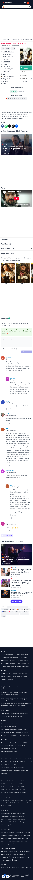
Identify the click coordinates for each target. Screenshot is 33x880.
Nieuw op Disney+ (6, 813)
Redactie (20, 660)
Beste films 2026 (19, 787)
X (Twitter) (24, 657)
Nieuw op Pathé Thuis (7, 800)
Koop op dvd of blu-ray (26, 67)
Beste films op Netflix (7, 787)
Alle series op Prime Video (8, 844)
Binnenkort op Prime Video (23, 832)
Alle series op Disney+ (7, 825)
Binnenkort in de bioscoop (20, 732)
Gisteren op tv (5, 713)
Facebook (6, 657)
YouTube (5, 660)
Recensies (14, 673)
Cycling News (15, 867)
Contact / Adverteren (7, 666)
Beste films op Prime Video (22, 835)
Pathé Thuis (17, 607)
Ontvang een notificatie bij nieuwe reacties (14, 349)
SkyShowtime (25, 614)
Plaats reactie (27, 352)
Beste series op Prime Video (20, 838)
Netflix (10, 607)
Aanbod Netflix (18, 784)
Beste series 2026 (20, 790)
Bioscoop (8, 676)
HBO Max (5, 611)
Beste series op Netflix (7, 790)
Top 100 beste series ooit (24, 762)
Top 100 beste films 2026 (8, 762)
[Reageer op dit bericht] (10, 373)
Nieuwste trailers (6, 732)
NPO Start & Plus (16, 851)
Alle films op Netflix (7, 792)
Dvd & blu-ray (5, 740)
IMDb (4, 83)
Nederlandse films (6, 770)
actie (3, 48)
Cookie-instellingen (22, 666)
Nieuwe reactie (7, 535)
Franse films (16, 770)
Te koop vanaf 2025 (21, 743)
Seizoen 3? (6, 71)
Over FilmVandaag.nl (7, 654)
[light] (25, 2)
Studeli (22, 867)
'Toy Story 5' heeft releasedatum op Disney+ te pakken (15, 688)
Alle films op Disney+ (18, 822)
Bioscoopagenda (6, 724)
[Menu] (31, 2)
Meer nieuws (16, 601)
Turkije (5, 64)
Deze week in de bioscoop (9, 729)
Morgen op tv (24, 713)
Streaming (25, 39)
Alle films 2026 (5, 735)
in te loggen (9, 332)
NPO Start (20, 609)
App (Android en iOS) (22, 654)
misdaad (8, 48)
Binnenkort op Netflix (18, 781)
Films (26, 673)
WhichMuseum (5, 867)
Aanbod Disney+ (6, 816)
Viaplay (11, 611)
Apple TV (28, 609)
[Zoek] (30, 7)
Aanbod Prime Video (7, 835)
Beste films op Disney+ (18, 816)
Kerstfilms (4, 773)
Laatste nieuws (5, 673)
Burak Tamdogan (8, 56)
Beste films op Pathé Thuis (22, 803)
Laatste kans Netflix (7, 784)
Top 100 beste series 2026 (9, 768)
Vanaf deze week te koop (8, 748)
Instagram (15, 657)
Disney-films (24, 770)
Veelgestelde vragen (23, 663)
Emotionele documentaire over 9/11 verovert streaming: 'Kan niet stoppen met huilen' (14, 699)
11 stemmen (21, 91)
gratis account (22, 332)
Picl (18, 614)
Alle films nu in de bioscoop (9, 726)
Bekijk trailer (6, 79)
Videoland (18, 611)
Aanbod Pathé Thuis (7, 803)
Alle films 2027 (15, 735)
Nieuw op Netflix (6, 781)
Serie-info (6, 39)
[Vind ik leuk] (7, 373)
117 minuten (6, 62)
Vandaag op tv (15, 713)
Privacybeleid (5, 663)
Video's (14, 676)
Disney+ (25, 607)
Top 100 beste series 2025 (8, 765)
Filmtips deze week (18, 716)
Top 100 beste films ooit (8, 759)
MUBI (4, 616)
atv (4, 74)
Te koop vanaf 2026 (7, 746)
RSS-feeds (13, 663)
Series (3, 676)
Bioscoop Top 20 (23, 729)
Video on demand (22, 676)
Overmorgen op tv (6, 716)
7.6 (8, 76)
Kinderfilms (21, 768)
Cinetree (26, 611)
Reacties (5, 81)
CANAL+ (13, 609)
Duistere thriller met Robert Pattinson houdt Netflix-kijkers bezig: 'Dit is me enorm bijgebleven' (16, 704)
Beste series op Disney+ (19, 819)
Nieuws (26, 660)
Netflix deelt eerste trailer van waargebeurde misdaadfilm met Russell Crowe (14, 693)
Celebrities (10, 679)
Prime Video (6, 609)
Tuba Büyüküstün (8, 52)
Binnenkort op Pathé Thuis (23, 800)
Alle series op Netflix (20, 792)
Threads (13, 660)
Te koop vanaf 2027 (20, 746)
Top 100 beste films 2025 (23, 759)
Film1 (4, 614)
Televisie (3, 679)
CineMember (11, 614)
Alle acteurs (15, 39)
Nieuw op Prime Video (7, 832)
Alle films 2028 (24, 735)
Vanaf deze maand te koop (9, 751)
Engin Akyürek (7, 54)
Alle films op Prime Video (19, 841)
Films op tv (5, 710)
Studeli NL (28, 867)
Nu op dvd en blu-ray (7, 743)
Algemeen (21, 673)
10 (26, 98)
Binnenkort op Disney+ (19, 813)
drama (13, 48)
